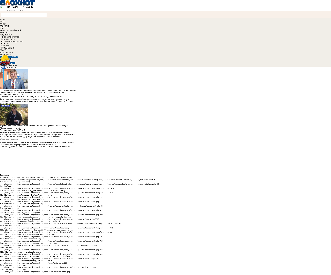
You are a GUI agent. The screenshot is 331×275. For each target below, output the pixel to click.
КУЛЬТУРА (4, 33)
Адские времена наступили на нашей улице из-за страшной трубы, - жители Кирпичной (34, 132)
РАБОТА (14, 57)
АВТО (2, 22)
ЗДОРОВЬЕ (4, 26)
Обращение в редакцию (9, 139)
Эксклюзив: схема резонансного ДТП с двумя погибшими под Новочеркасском (31, 97)
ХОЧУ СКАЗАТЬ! (6, 52)
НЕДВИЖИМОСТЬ (7, 39)
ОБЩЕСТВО (5, 44)
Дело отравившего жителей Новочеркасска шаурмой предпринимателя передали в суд (34, 99)
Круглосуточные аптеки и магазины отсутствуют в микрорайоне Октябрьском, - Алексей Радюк (37, 135)
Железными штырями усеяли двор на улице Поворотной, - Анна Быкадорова (30, 137)
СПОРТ (3, 50)
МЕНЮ (2, 19)
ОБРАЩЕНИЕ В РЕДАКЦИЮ (11, 41)
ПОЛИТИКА (4, 46)
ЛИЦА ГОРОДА (6, 35)
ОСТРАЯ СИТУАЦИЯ (8, 68)
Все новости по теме (8, 95)
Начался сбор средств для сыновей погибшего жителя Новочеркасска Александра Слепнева (36, 101)
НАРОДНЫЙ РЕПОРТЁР (10, 37)
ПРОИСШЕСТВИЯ (7, 48)
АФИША (3, 24)
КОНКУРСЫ (4, 28)
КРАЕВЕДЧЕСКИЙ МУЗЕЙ (10, 30)
